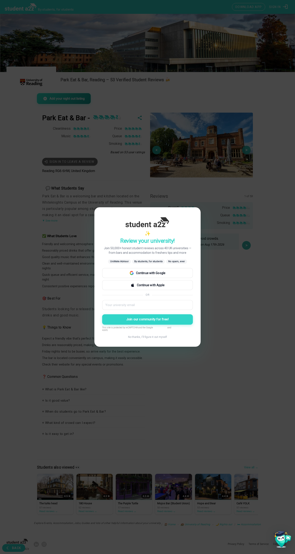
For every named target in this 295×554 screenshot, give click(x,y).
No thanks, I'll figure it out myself (147, 336)
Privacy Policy (160, 327)
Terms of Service (179, 327)
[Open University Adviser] (281, 540)
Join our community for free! (147, 319)
